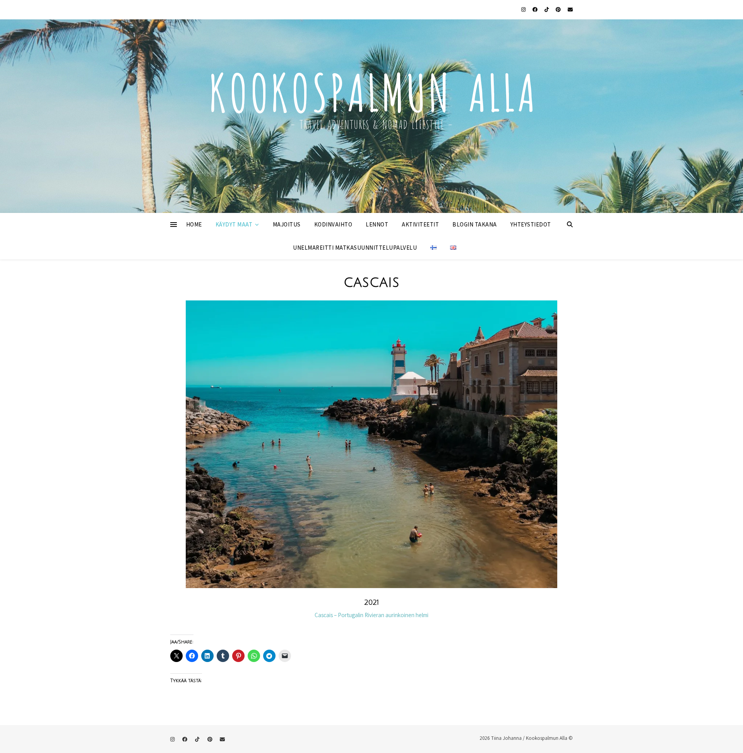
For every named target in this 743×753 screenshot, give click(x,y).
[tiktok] (547, 9)
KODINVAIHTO (333, 224)
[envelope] (570, 9)
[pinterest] (559, 9)
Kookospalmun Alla (371, 88)
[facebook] (535, 9)
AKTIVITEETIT (420, 224)
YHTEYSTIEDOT (530, 224)
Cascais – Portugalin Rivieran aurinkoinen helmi (371, 615)
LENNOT (377, 224)
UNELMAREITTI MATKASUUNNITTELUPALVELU (355, 247)
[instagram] (524, 9)
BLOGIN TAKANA (474, 224)
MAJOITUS (287, 224)
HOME (194, 224)
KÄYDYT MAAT (234, 224)
